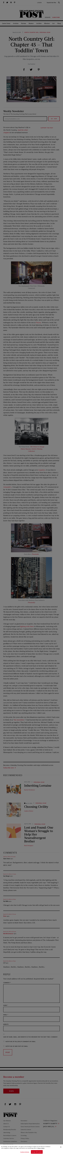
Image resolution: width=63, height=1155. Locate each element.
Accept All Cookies (37, 1152)
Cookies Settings (24, 1152)
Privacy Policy (41, 1148)
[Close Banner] (60, 1147)
